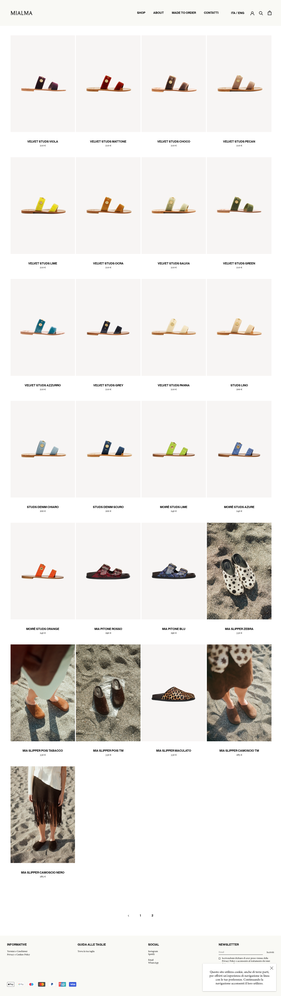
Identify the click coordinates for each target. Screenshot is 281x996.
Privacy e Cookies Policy (18, 955)
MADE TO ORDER (184, 14)
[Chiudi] (271, 968)
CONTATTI (211, 14)
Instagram (153, 951)
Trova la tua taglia (86, 951)
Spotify (151, 954)
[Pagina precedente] (128, 915)
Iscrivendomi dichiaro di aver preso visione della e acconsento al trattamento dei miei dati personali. (246, 961)
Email (150, 960)
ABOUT (158, 14)
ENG (241, 13)
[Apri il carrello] (269, 13)
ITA (233, 13)
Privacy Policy (228, 961)
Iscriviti (270, 952)
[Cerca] (261, 13)
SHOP (141, 13)
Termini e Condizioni (17, 951)
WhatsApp (153, 963)
